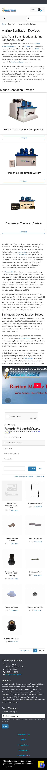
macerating (22, 252)
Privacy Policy (23, 745)
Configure (23, 138)
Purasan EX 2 (8, 459)
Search (32, 468)
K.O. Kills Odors (24, 338)
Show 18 (39, 477)
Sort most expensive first (23, 477)
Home (4, 24)
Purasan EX (9, 272)
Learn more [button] (7, 767)
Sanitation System (18, 62)
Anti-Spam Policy (23, 755)
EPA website (28, 358)
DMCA (23, 740)
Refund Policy (23, 750)
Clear (40, 468)
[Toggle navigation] (3, 2)
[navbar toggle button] (4, 18)
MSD (37, 49)
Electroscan (23, 254)
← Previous (25, 650)
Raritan (27, 46)
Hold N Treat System (11, 453)
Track (5, 726)
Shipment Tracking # (9, 712)
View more (14, 510)
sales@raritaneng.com (13, 674)
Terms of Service (23, 734)
